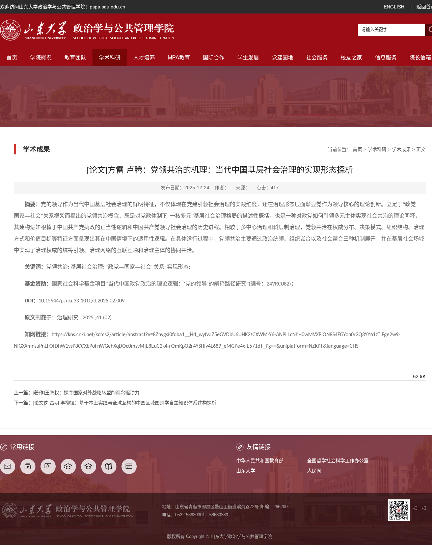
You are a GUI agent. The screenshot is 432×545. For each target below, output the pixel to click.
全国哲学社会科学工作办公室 (338, 460)
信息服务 (386, 57)
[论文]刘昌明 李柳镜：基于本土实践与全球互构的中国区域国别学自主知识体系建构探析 (115, 402)
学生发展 (248, 57)
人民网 (314, 470)
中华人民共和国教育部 (260, 460)
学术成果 (401, 149)
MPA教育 (179, 57)
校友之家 (351, 57)
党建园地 (282, 57)
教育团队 (75, 57)
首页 (11, 57)
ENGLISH (394, 6)
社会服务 (317, 57)
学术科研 (109, 57)
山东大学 (245, 470)
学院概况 (41, 57)
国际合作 (213, 57)
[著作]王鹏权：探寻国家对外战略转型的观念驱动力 (76, 392)
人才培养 (144, 57)
